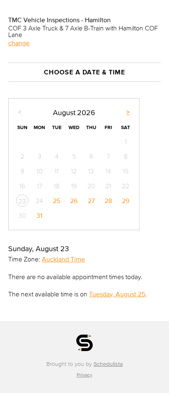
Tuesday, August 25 (117, 294)
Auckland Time (63, 259)
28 (108, 200)
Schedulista (108, 364)
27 (91, 200)
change (19, 42)
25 (56, 200)
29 (125, 200)
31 (39, 215)
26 (74, 200)
